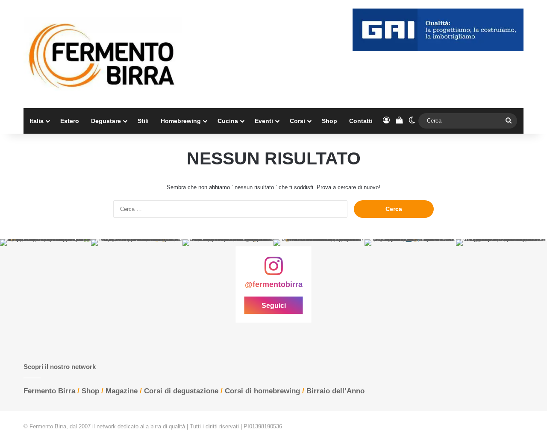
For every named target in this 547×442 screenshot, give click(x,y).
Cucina (228, 120)
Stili (143, 120)
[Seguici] (273, 270)
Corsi (297, 120)
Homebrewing (181, 120)
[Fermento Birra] (103, 54)
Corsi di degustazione (181, 391)
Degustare (106, 120)
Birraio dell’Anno (335, 391)
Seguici (274, 305)
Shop (329, 120)
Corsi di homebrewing (262, 391)
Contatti (361, 120)
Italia (36, 120)
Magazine (122, 391)
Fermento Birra (49, 391)
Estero (69, 120)
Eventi (264, 120)
